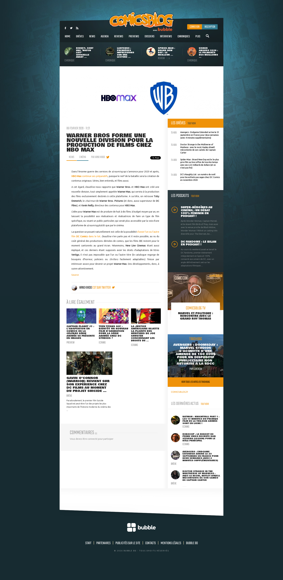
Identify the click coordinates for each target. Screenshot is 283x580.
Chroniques (184, 36)
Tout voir (192, 123)
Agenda (105, 36)
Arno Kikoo (85, 288)
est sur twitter (101, 288)
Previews (134, 36)
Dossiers (149, 36)
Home (67, 36)
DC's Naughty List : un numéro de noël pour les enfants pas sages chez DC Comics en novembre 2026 (195, 177)
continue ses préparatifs (89, 176)
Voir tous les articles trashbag (195, 382)
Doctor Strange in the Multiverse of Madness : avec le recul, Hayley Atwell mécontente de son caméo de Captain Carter (193, 148)
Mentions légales (171, 543)
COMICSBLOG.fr (179, 391)
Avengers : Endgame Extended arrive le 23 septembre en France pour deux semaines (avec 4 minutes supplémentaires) (195, 134)
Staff (88, 543)
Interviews (166, 36)
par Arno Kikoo (98, 157)
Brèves (80, 36)
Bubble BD (192, 543)
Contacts (150, 543)
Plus (197, 36)
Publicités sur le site (127, 543)
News (92, 36)
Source (75, 274)
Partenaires (103, 543)
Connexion (194, 27)
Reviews (118, 36)
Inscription (209, 27)
